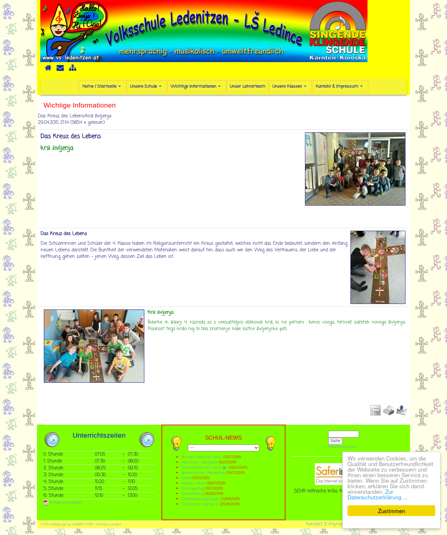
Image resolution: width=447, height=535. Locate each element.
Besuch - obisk (193, 483)
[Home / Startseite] (48, 70)
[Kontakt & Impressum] (60, 70)
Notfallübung (192, 493)
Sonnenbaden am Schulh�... (204, 467)
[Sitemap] (72, 70)
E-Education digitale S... (200, 504)
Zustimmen (391, 511)
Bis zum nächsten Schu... (201, 457)
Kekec (186, 478)
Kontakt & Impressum (329, 524)
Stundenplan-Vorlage (65, 502)
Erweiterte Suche (342, 447)
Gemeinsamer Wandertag (203, 473)
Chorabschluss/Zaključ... (200, 499)
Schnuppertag (192, 488)
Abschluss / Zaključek (199, 462)
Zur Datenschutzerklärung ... (378, 494)
